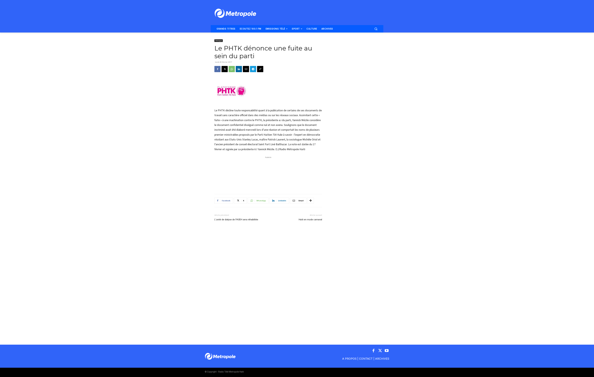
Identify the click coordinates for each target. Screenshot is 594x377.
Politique (218, 40)
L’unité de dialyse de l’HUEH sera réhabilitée (236, 219)
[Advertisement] (268, 173)
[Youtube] (386, 350)
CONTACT (366, 358)
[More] (310, 201)
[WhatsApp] (232, 69)
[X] (225, 69)
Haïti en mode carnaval (310, 219)
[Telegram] (253, 69)
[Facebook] (217, 69)
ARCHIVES (382, 358)
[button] (376, 29)
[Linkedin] (239, 69)
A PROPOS (349, 358)
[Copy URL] (260, 69)
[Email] (246, 69)
